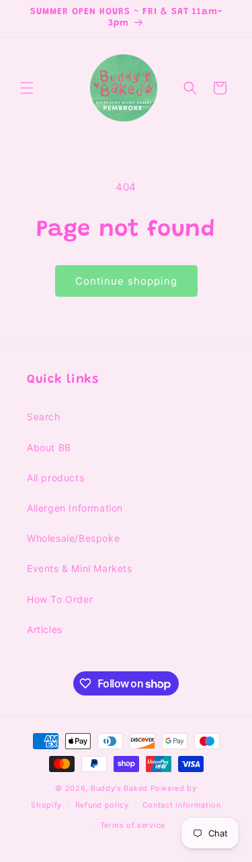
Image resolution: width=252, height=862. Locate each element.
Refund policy (102, 805)
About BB (49, 447)
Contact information (181, 805)
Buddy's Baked (119, 788)
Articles (44, 629)
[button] (27, 88)
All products (55, 477)
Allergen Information (75, 508)
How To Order (60, 599)
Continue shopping (126, 281)
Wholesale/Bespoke (73, 538)
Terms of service (132, 825)
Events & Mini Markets (79, 568)
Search (43, 416)
